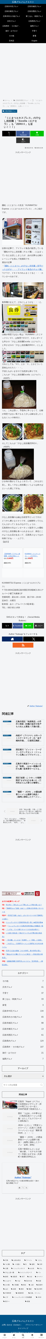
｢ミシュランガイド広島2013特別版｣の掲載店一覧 (25, 926)
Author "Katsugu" (23, 1177)
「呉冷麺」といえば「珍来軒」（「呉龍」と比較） (24, 940)
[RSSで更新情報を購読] (23, 645)
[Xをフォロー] (33, 639)
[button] (23, 140)
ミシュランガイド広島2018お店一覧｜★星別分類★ (24, 922)
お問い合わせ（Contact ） (12, 1325)
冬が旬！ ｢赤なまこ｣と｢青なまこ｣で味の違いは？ (24, 905)
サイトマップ (23, 1328)
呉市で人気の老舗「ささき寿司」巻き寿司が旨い (23, 951)
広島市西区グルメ (10, 111)
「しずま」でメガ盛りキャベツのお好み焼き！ (22, 929)
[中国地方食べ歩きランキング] (27, 893)
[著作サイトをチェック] (12, 639)
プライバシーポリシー (34, 1325)
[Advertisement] (23, 69)
